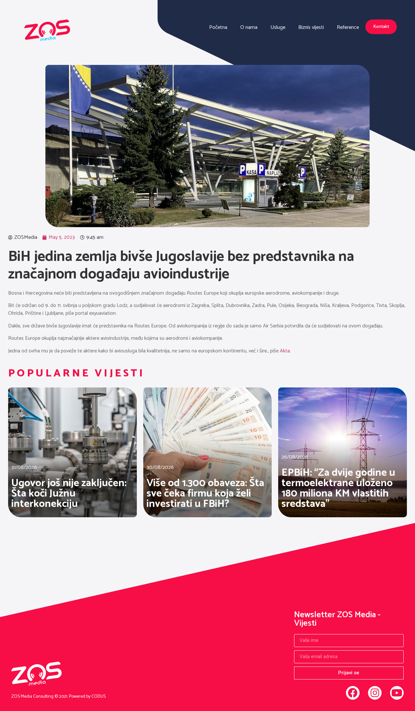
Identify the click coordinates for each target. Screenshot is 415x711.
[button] (381, 26)
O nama (248, 27)
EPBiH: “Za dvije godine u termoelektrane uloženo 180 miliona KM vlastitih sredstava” (338, 488)
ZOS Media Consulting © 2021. (40, 696)
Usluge (277, 27)
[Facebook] (353, 693)
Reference (348, 27)
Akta (285, 351)
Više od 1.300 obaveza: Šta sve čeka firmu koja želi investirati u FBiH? (205, 493)
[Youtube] (397, 693)
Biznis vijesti (311, 27)
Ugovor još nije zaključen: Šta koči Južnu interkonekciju (68, 493)
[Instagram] (375, 693)
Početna (218, 27)
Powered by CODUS (87, 696)
